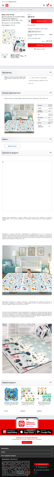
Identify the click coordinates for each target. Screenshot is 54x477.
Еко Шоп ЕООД (15, 23)
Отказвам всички (42, 467)
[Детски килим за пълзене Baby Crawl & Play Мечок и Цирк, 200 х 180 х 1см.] (44, 393)
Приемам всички (42, 464)
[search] (44, 5)
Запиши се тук (27, 442)
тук (27, 475)
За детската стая (22, 9)
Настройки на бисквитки (42, 470)
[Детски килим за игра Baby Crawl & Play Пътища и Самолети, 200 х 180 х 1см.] (28, 393)
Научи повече (29, 426)
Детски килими (29, 9)
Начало (3, 9)
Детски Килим (50, 105)
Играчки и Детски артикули (12, 9)
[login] (51, 5)
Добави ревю (12, 146)
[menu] (3, 5)
